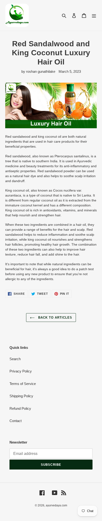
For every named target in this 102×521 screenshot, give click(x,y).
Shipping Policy (21, 396)
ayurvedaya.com (56, 505)
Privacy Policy (20, 371)
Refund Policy (20, 408)
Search (15, 359)
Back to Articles (54, 317)
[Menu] (94, 15)
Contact (15, 421)
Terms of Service (22, 384)
